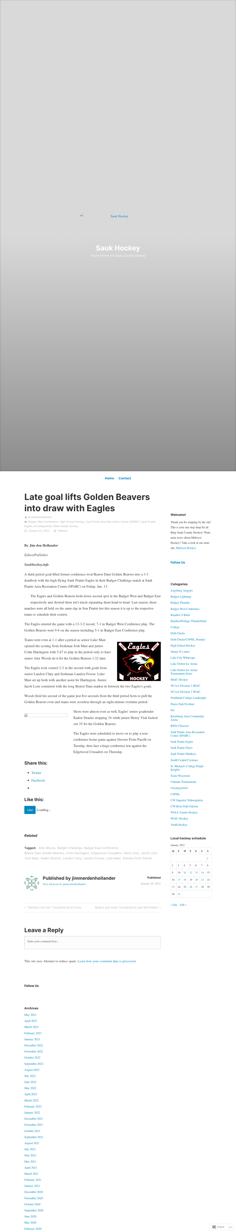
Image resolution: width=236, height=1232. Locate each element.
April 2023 (30, 1021)
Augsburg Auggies (182, 590)
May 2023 (30, 1015)
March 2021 (31, 1173)
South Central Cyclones (184, 760)
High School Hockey (72, 521)
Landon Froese (94, 858)
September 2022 (33, 1064)
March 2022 (31, 1100)
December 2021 (33, 1118)
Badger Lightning (181, 596)
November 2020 (33, 1198)
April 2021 (30, 1167)
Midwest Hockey (186, 548)
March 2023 (31, 1027)
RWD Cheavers (180, 726)
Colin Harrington (77, 853)
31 (179, 894)
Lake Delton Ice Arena (184, 664)
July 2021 (30, 1149)
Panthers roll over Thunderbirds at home (54, 908)
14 (202, 872)
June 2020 (30, 1216)
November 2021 (33, 1124)
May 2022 (30, 1088)
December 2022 (33, 1045)
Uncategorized (43, 526)
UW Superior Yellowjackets (187, 800)
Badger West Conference (43, 521)
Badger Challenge (69, 848)
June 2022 (30, 1082)
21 (202, 879)
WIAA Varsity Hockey (65, 526)
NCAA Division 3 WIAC (186, 692)
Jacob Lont (149, 853)
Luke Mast (113, 858)
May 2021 (30, 1161)
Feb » (183, 905)
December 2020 (33, 1192)
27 (196, 887)
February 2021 (32, 1180)
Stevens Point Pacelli (137, 858)
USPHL (175, 794)
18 (185, 879)
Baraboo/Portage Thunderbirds (188, 621)
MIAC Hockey (179, 679)
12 (191, 872)
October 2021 (32, 1131)
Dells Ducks (178, 633)
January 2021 (32, 1186)
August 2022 (31, 1070)
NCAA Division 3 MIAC (185, 685)
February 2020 (32, 1229)
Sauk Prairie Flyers (181, 748)
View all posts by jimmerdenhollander (64, 884)
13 (196, 872)
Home (109, 478)
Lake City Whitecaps (183, 657)
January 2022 (32, 1112)
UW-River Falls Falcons (184, 806)
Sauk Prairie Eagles (182, 741)
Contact (125, 478)
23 (173, 887)
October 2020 (32, 1204)
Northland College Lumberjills (188, 698)
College (175, 627)
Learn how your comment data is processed (107, 961)
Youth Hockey (179, 824)
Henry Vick (131, 853)
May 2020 (30, 1222)
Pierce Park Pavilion (182, 704)
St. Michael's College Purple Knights (187, 767)
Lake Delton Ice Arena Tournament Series (184, 671)
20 (196, 879)
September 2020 (33, 1210)
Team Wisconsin (180, 776)
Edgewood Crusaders (106, 853)
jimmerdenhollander (40, 517)
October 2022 (32, 1057)
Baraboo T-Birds (180, 615)
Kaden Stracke (51, 858)
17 (179, 879)
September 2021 (33, 1137)
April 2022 (30, 1094)
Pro (173, 710)
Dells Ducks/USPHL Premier (188, 639)
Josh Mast (31, 858)
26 (191, 887)
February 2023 (32, 1033)
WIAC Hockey (179, 818)
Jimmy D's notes (180, 651)
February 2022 (32, 1106)
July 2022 (30, 1076)
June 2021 (30, 1155)
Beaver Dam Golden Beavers (44, 853)
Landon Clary (72, 858)
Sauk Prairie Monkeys (183, 754)
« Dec (174, 905)
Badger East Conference (101, 848)
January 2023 (32, 1039)
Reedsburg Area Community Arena (187, 718)
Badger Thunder (180, 602)
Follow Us (178, 562)
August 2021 (31, 1143)
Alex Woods (47, 848)
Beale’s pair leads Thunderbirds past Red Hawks (126, 908)
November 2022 (33, 1051)
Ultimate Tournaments (183, 782)
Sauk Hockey (118, 248)
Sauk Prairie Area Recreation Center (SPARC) (113, 521)
